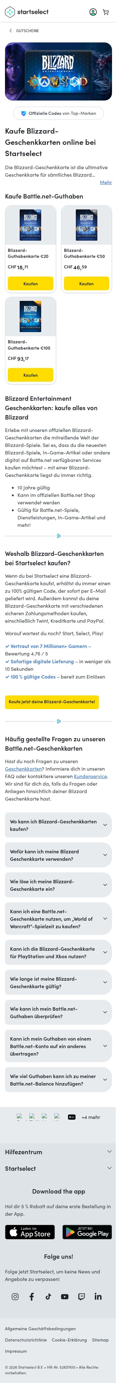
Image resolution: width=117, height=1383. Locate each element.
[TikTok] (48, 1315)
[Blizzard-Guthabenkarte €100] (30, 316)
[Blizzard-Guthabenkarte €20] (30, 225)
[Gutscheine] (10, 30)
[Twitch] (81, 1315)
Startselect (20, 1187)
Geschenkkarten (23, 768)
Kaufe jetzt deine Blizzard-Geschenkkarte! (52, 701)
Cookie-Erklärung (69, 1358)
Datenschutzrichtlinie (26, 1358)
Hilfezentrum (23, 1170)
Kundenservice (90, 776)
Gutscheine (27, 30)
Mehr (106, 182)
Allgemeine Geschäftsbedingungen (40, 1347)
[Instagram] (14, 1315)
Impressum (38, 1370)
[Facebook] (31, 1315)
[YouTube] (64, 1315)
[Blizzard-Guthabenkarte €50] (86, 225)
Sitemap (13, 1370)
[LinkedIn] (98, 1315)
